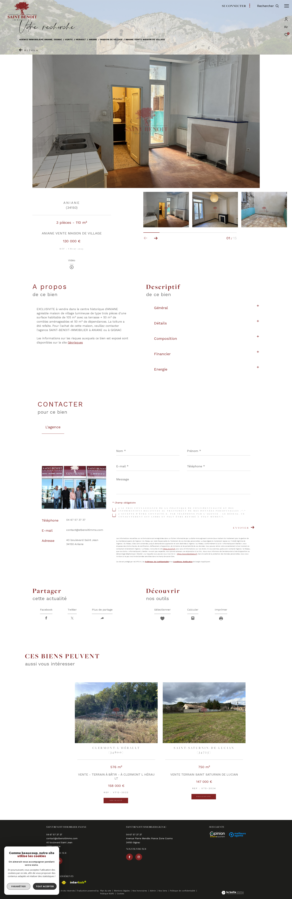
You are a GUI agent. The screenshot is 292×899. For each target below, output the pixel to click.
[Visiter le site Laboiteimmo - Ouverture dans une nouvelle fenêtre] (233, 893)
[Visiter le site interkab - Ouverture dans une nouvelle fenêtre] (76, 882)
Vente (69, 39)
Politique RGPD (107, 894)
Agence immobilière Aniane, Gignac (40, 39)
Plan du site (106, 891)
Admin (153, 891)
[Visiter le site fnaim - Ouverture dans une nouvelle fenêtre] (62, 882)
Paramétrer (18, 886)
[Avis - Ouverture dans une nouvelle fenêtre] (216, 834)
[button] (155, 238)
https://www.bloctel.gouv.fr (187, 554)
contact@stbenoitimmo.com (84, 529)
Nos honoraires (140, 891)
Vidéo (71, 260)
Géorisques (75, 342)
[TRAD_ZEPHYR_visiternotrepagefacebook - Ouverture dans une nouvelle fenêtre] (129, 857)
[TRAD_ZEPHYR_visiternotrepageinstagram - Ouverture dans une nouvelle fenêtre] (138, 857)
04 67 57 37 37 (76, 519)
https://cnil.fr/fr (169, 549)
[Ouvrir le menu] (286, 6)
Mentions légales (122, 891)
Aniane (93, 39)
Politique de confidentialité (183, 891)
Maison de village (111, 39)
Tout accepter (45, 886)
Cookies (120, 894)
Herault (81, 39)
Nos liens (163, 891)
